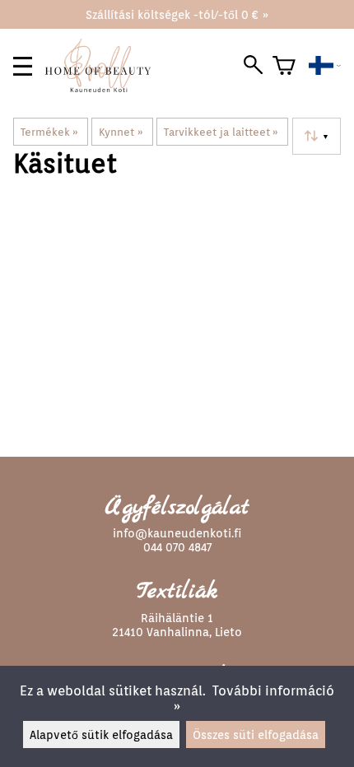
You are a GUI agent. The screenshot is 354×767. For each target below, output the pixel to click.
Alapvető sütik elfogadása (101, 734)
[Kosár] (284, 65)
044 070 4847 (177, 547)
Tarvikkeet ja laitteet (221, 131)
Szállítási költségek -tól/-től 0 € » (177, 14)
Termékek (49, 131)
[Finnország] (325, 65)
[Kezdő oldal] (104, 87)
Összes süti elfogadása (256, 734)
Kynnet (120, 131)
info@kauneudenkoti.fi (177, 533)
